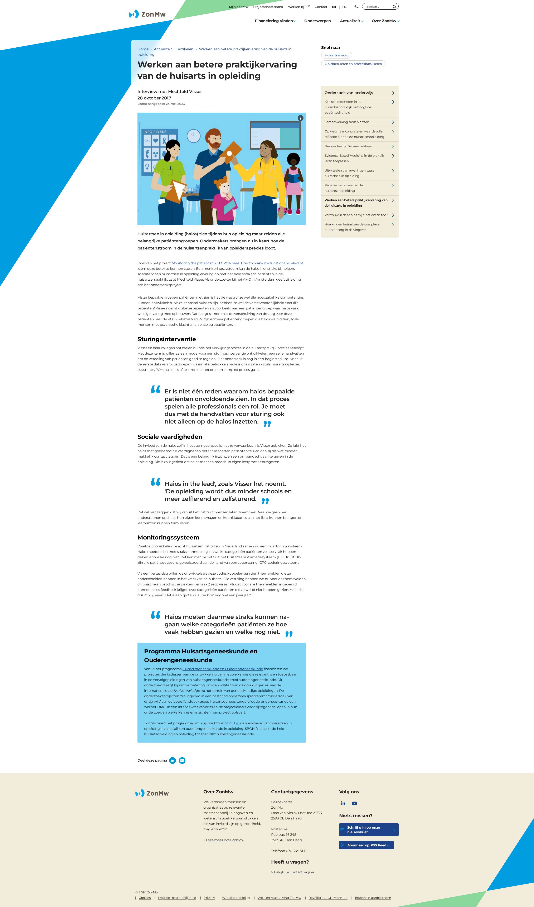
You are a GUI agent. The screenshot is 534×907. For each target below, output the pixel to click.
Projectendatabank (268, 7)
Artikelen (186, 49)
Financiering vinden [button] (274, 21)
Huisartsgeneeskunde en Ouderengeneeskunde (223, 669)
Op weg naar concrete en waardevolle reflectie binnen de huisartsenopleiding (354, 134)
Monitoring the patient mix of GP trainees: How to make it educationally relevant (237, 263)
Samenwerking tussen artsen (347, 122)
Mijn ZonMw (238, 7)
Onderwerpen (317, 21)
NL (334, 7)
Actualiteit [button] (350, 21)
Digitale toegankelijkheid (177, 898)
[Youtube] (354, 803)
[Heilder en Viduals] (301, 118)
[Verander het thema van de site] (356, 6)
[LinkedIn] (343, 803)
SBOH (230, 723)
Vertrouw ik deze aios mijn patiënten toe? (356, 215)
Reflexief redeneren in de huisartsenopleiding (344, 188)
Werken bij (296, 7)
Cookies (145, 898)
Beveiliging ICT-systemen (328, 898)
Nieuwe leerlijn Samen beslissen (349, 146)
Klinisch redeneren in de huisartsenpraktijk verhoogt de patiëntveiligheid (348, 107)
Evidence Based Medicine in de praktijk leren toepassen (354, 158)
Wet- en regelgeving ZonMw (279, 898)
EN (344, 7)
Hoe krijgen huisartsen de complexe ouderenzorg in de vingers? (352, 227)
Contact (321, 7)
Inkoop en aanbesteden (373, 898)
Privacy (209, 898)
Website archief (234, 898)
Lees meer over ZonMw (225, 840)
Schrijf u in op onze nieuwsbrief (363, 830)
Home (142, 49)
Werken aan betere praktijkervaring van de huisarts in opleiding (356, 202)
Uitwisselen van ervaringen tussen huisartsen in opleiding (351, 173)
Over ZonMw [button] (384, 21)
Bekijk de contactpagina (294, 872)
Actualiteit (163, 49)
